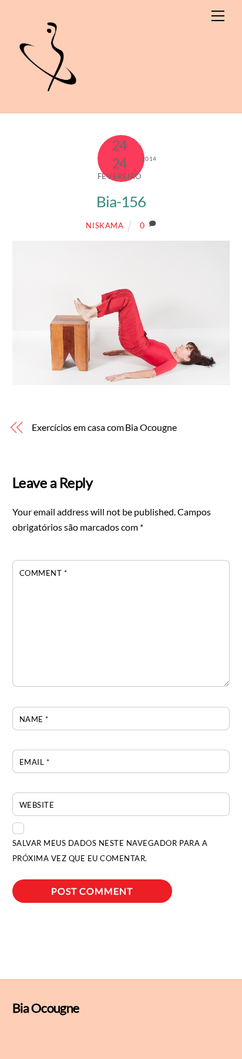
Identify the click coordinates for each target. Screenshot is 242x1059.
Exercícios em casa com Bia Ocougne (104, 427)
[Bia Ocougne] (47, 97)
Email (34, 762)
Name (34, 719)
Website (37, 805)
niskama (105, 225)
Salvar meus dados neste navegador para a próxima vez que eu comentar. (109, 850)
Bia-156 (121, 201)
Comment (43, 573)
